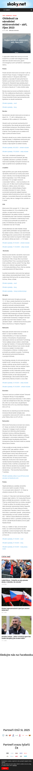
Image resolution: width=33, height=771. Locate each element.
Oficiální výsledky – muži (9, 103)
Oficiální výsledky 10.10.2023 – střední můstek (15, 243)
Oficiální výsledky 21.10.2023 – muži (12, 539)
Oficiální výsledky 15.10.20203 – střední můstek (16, 387)
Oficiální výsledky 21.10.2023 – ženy (12, 543)
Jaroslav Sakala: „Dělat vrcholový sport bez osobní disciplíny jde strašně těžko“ (16, 637)
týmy (3, 15)
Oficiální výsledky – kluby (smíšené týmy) (14, 291)
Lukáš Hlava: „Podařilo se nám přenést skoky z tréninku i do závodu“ (15, 581)
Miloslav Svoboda (14, 30)
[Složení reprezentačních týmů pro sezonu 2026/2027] (16, 607)
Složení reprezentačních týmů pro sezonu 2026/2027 (15, 609)
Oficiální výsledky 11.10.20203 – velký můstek (15, 247)
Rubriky (7, 10)
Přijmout (5, 768)
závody (15, 15)
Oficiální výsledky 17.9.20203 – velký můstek (15, 151)
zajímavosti (9, 15)
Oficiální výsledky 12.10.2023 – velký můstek (15, 383)
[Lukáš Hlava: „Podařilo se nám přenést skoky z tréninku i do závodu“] (16, 578)
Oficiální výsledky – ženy (9, 107)
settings (15, 765)
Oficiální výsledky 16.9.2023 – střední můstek (15, 147)
